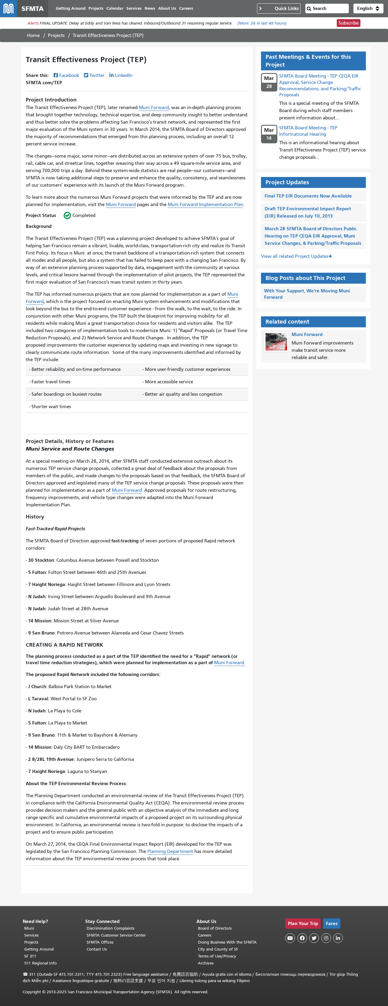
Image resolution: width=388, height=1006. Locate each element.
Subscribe (349, 23)
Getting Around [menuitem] (70, 8)
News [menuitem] (150, 8)
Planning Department (170, 851)
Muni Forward (154, 107)
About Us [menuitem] (167, 8)
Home (33, 35)
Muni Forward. (229, 662)
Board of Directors (215, 928)
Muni (29, 928)
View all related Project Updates (294, 256)
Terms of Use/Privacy (217, 956)
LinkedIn (123, 75)
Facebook (69, 75)
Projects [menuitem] (96, 8)
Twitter (97, 75)
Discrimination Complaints (110, 928)
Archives (205, 963)
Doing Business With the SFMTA (227, 942)
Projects (56, 35)
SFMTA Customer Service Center (116, 935)
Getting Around (39, 949)
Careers (204, 935)
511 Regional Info (40, 963)
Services (31, 935)
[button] (368, 8)
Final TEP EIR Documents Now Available (308, 196)
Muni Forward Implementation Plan (205, 204)
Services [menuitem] (134, 8)
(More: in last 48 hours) (261, 23)
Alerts (33, 23)
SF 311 (30, 956)
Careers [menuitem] (186, 8)
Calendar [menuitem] (114, 8)
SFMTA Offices (100, 942)
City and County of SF (218, 949)
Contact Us (97, 949)
